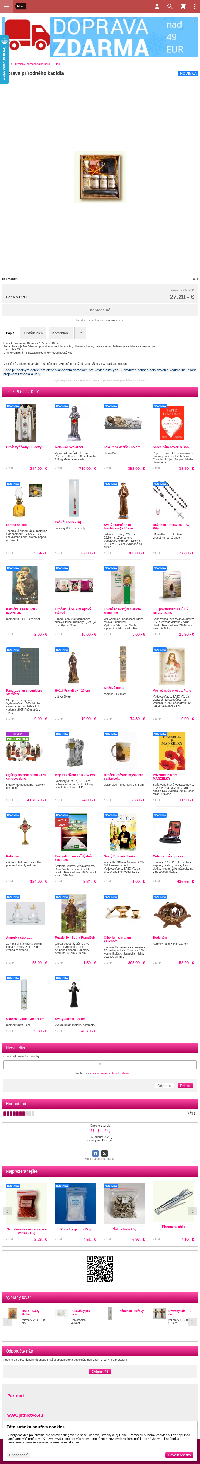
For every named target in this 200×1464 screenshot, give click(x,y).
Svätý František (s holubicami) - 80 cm (118, 526)
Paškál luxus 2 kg (68, 522)
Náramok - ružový (132, 1311)
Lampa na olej (16, 525)
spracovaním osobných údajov (109, 1073)
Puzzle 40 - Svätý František (75, 937)
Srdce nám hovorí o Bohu (171, 447)
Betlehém (160, 937)
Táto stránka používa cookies (36, 1427)
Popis (10, 333)
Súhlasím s (101, 1073)
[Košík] (183, 6)
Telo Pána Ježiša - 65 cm (122, 447)
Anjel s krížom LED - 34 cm (75, 775)
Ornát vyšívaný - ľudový (24, 447)
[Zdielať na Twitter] (104, 1153)
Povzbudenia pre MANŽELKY (165, 776)
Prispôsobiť (18, 1455)
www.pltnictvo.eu (25, 1415)
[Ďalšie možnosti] (195, 6)
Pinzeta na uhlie (75, 1227)
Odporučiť (100, 1371)
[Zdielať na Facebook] (95, 1153)
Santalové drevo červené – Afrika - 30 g (173, 1231)
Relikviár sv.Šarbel (69, 447)
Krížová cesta (114, 688)
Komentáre (60, 333)
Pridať (185, 1086)
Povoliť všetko (179, 1455)
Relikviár (12, 856)
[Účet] (157, 6)
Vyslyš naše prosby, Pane (172, 690)
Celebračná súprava (168, 856)
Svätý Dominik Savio (119, 856)
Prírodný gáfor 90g (124, 1229)
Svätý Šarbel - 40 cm (70, 1019)
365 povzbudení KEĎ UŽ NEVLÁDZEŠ (171, 611)
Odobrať (164, 1086)
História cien (33, 333)
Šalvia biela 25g (26, 1229)
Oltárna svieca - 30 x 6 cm (25, 1019)
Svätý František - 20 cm (72, 690)
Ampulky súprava (19, 937)
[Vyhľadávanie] (170, 6)
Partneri (15, 1395)
